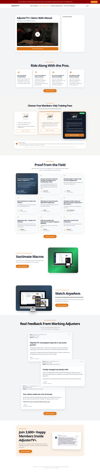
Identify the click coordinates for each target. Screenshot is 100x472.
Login (87, 5)
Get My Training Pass (50, 90)
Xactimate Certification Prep (57, 5)
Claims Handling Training (44, 5)
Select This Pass (50, 130)
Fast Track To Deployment (69, 5)
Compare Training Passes (37, 48)
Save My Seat (94, 1)
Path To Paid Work (34, 5)
